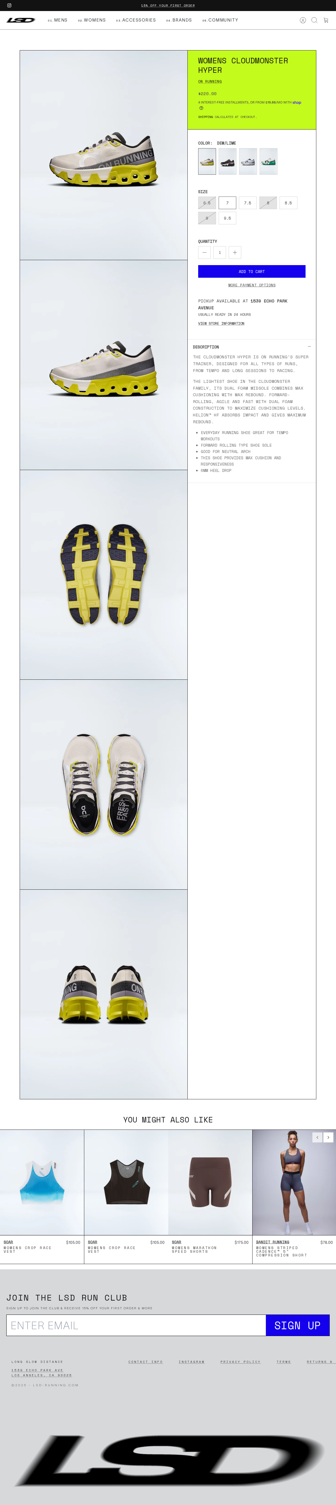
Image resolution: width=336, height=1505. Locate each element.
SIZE (203, 191)
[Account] (303, 20)
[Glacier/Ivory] (248, 161)
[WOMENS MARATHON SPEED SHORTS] (210, 1182)
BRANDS (179, 20)
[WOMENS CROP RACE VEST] (42, 1182)
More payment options (252, 285)
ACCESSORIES (136, 20)
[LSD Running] (20, 20)
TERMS (284, 1361)
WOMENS (92, 20)
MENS (58, 20)
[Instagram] (9, 5)
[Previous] (317, 1137)
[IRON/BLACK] (228, 161)
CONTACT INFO (145, 1361)
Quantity (207, 241)
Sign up (297, 1325)
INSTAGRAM (192, 1361)
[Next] (328, 1137)
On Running (210, 81)
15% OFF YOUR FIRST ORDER (168, 5)
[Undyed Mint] (268, 161)
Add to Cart (252, 271)
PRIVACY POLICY (240, 1361)
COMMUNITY (220, 20)
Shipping (205, 117)
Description (206, 347)
